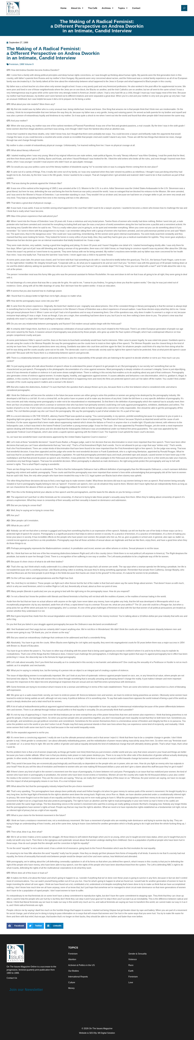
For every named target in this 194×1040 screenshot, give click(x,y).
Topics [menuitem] (121, 8)
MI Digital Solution (106, 1033)
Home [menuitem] (63, 8)
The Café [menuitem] (92, 8)
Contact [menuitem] (136, 8)
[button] (16, 926)
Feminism (13, 64)
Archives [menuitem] (106, 8)
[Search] (184, 8)
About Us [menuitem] (76, 8)
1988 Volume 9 (26, 64)
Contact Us (12, 978)
